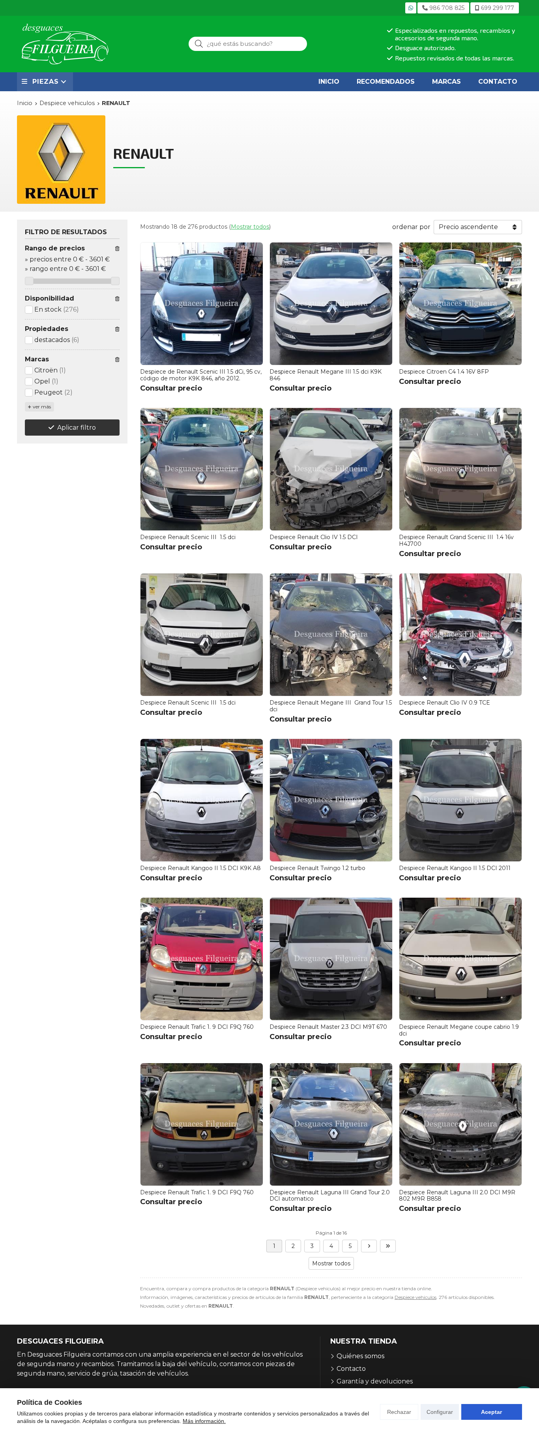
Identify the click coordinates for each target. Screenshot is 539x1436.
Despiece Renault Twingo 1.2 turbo (317, 868)
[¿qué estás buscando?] (248, 43)
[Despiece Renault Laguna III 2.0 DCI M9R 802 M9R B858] (460, 1124)
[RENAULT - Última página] (388, 1246)
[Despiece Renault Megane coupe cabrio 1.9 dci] (460, 959)
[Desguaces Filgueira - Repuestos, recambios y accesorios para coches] (65, 44)
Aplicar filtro (76, 427)
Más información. (204, 1421)
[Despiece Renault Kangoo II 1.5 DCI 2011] (460, 800)
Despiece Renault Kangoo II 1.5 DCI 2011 (455, 868)
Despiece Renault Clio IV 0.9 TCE (444, 702)
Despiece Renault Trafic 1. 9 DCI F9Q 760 (197, 1026)
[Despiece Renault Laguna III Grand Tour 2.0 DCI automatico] (331, 1124)
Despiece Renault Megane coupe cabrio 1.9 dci (459, 1030)
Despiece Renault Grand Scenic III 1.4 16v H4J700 (456, 540)
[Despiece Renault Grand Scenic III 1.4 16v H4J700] (460, 469)
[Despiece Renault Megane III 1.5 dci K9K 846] (331, 303)
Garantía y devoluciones (375, 1381)
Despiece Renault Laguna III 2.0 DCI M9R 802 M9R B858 (457, 1196)
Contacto (351, 1368)
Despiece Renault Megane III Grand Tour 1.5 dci (331, 706)
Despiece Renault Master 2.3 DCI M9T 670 (328, 1026)
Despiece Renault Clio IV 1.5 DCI (314, 537)
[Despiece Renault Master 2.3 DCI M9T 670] (331, 959)
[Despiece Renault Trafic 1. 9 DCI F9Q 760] (201, 959)
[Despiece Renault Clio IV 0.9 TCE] (460, 634)
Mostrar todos (250, 226)
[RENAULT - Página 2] (369, 1246)
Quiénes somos (360, 1356)
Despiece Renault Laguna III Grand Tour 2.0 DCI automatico (330, 1196)
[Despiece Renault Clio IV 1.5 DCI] (331, 469)
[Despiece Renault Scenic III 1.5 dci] (201, 469)
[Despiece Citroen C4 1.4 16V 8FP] (460, 303)
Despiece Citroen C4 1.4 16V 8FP (444, 371)
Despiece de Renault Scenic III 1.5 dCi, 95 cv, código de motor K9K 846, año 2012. (201, 375)
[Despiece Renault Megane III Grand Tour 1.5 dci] (331, 634)
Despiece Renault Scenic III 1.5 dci (188, 537)
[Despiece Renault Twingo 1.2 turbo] (331, 800)
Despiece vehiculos (415, 1297)
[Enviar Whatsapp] (410, 7)
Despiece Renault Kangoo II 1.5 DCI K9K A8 (200, 868)
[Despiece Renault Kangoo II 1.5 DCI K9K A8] (201, 800)
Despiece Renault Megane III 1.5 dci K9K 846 (326, 375)
